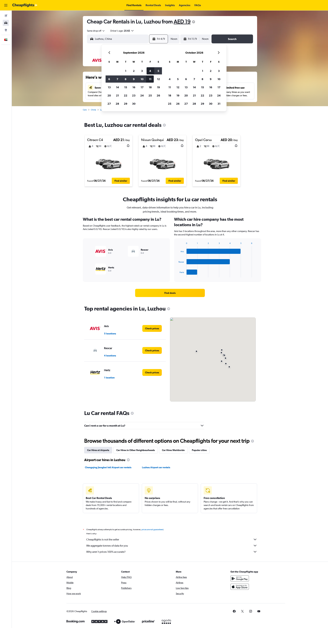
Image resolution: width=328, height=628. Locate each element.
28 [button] (117, 103)
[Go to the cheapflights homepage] (25, 5)
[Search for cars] (5, 22)
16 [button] (133, 87)
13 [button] (109, 87)
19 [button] (158, 87)
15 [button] (125, 87)
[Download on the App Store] (239, 587)
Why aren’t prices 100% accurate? (106, 551)
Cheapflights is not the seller (102, 539)
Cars (85, 110)
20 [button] (109, 95)
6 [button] (109, 79)
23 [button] (133, 95)
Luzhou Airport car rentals (156, 467)
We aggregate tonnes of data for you (107, 545)
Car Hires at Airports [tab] (98, 450)
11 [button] (150, 79)
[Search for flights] (5, 15)
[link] (170, 293)
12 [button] (158, 79)
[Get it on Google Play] (239, 578)
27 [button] (109, 103)
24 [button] (142, 95)
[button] (6, 5)
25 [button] (150, 95)
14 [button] (117, 87)
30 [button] (133, 103)
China (93, 110)
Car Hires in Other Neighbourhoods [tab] (135, 450)
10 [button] (142, 79)
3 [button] (142, 70)
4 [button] (150, 70)
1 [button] (125, 70)
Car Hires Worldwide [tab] (173, 450)
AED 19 (182, 21)
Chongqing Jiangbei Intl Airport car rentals (108, 467)
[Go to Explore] (5, 30)
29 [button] (125, 103)
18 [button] (150, 87)
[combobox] (96, 30)
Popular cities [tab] (199, 450)
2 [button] (134, 70)
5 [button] (158, 70)
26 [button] (158, 95)
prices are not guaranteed (152, 529)
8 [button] (125, 79)
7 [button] (117, 79)
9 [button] (134, 79)
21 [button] (117, 95)
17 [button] (142, 87)
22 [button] (125, 95)
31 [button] (218, 103)
